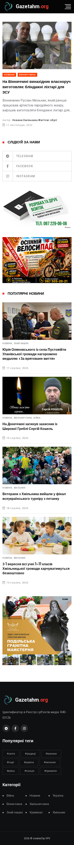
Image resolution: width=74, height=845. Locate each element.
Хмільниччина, (23, 418)
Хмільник (19, 488)
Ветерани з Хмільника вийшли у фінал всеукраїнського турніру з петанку (34, 496)
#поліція (29, 771)
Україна (58, 795)
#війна (11, 771)
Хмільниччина (39, 804)
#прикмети (50, 771)
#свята (11, 753)
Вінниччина (27, 74)
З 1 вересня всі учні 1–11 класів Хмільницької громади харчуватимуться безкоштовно (35, 568)
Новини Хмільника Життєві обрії (34, 120)
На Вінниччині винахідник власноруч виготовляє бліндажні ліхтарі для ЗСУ (36, 87)
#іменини (51, 753)
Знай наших (21, 344)
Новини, (7, 344)
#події (10, 762)
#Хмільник (50, 762)
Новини (9, 74)
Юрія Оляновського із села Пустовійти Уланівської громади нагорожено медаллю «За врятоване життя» (34, 354)
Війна (37, 418)
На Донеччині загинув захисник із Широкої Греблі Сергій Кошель (29, 426)
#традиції (30, 753)
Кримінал (36, 812)
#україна (29, 762)
